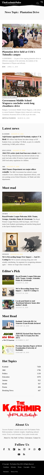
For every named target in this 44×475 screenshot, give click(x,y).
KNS (3, 67)
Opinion (5, 254)
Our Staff (14, 438)
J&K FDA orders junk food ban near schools (19, 153)
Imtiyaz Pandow (9, 118)
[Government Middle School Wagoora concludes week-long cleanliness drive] (22, 85)
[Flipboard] (14, 449)
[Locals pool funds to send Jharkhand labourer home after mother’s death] (8, 304)
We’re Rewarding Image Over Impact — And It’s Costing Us (27, 290)
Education (7, 48)
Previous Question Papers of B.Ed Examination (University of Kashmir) (29, 348)
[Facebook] (4, 449)
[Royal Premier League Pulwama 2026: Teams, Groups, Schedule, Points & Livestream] (22, 202)
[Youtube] (19, 454)
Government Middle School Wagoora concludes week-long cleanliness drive (18, 103)
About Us (7, 438)
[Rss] (24, 454)
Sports (5, 213)
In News (21, 438)
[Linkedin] (19, 449)
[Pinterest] (29, 449)
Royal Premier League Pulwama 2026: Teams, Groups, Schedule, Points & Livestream (28, 278)
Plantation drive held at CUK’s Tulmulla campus (18, 53)
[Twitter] (9, 449)
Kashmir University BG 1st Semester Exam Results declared (28, 322)
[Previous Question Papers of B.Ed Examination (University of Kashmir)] (8, 349)
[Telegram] (39, 449)
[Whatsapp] (34, 449)
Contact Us (36, 438)
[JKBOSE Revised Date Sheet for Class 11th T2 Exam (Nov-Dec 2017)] (8, 337)
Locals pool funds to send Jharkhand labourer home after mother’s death (28, 303)
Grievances (28, 438)
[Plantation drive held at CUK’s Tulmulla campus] (22, 36)
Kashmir (5, 134)
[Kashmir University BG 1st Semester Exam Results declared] (8, 325)
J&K (3, 166)
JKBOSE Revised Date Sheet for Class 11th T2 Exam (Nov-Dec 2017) (28, 336)
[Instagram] (24, 449)
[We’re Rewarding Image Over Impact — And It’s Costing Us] (22, 242)
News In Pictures (9, 97)
